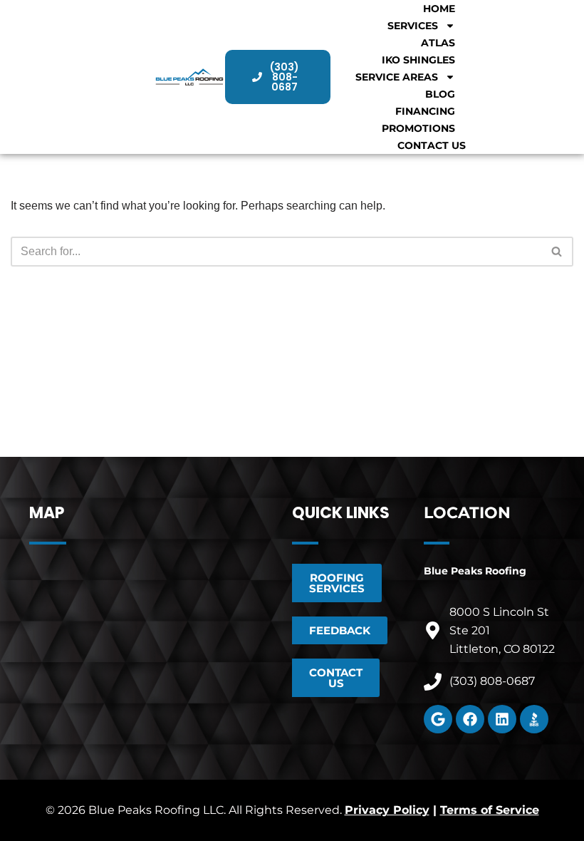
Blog (440, 94)
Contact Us (431, 145)
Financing (425, 111)
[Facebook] (470, 719)
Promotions (418, 128)
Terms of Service (489, 810)
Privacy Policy (387, 810)
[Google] (438, 719)
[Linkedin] (502, 719)
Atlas (438, 42)
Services (412, 25)
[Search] (557, 252)
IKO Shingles (418, 59)
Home (439, 8)
